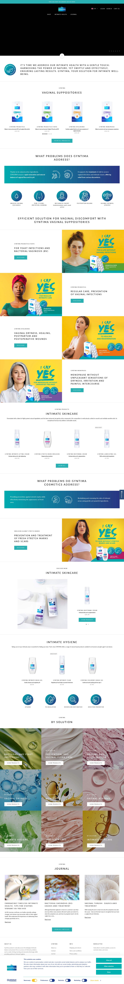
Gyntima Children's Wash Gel (92, 680)
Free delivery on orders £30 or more (62, 1)
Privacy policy (73, 954)
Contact (53, 951)
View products (13, 763)
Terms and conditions (76, 951)
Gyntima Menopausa (107, 127)
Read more (8, 922)
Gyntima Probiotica (17, 127)
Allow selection (109, 966)
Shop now (11, 48)
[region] (62, 30)
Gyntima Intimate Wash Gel (32, 680)
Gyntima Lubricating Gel (106, 454)
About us (53, 948)
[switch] (52, 980)
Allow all (109, 960)
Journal (73, 14)
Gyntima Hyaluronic (77, 127)
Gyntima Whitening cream (77, 454)
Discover (21, 257)
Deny (108, 972)
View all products (62, 140)
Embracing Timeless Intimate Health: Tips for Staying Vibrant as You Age (21, 905)
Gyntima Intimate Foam (62, 680)
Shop (49, 14)
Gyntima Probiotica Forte (47, 127)
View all (62, 465)
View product (87, 619)
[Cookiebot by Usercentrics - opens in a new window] (12, 980)
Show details (94, 980)
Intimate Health (61, 14)
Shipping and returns (75, 948)
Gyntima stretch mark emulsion (47, 454)
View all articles (62, 929)
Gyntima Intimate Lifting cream (17, 454)
